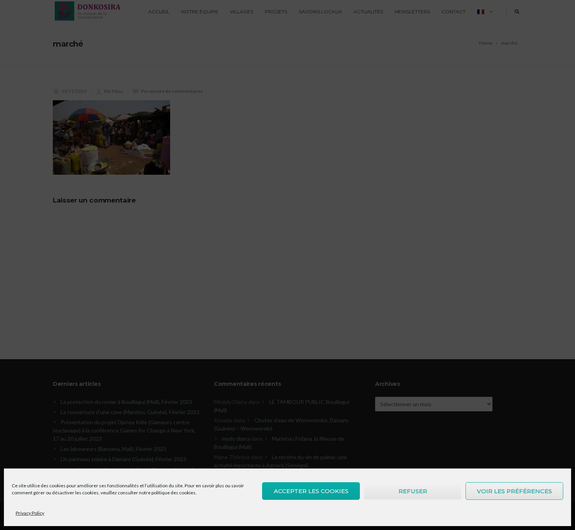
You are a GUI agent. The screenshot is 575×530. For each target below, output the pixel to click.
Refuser (413, 491)
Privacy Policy (30, 513)
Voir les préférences (514, 491)
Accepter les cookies (311, 491)
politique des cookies (173, 493)
